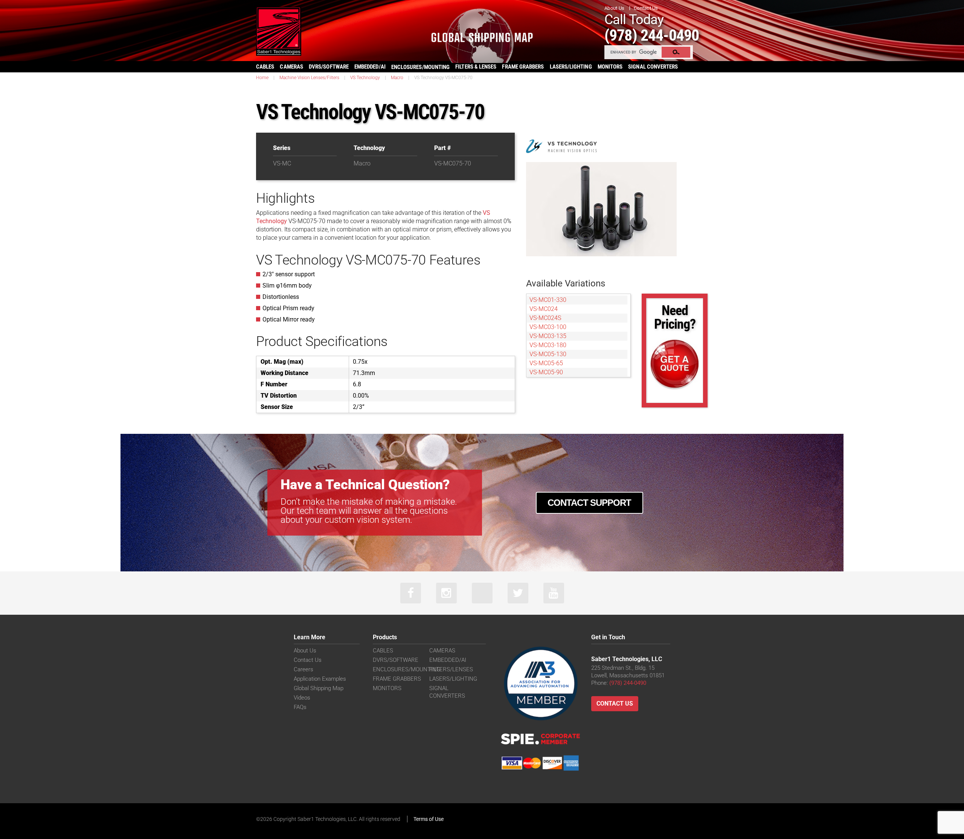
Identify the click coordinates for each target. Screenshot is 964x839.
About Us (614, 8)
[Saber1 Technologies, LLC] (278, 30)
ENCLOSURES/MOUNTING (406, 669)
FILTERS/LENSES (451, 669)
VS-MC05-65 (546, 363)
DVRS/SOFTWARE (329, 66)
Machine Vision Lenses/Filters (309, 77)
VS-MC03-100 (547, 327)
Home (262, 77)
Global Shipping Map (318, 688)
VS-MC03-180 (547, 345)
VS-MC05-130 (547, 354)
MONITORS (610, 66)
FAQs (300, 707)
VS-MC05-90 (546, 372)
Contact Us (646, 8)
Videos (302, 697)
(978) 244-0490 (651, 35)
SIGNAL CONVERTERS (653, 66)
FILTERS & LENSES (475, 66)
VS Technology (365, 77)
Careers (303, 669)
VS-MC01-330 (547, 299)
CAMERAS (291, 66)
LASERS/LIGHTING (571, 66)
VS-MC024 (543, 308)
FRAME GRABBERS (523, 66)
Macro (397, 77)
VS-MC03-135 (547, 336)
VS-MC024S (545, 318)
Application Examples (320, 678)
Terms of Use (428, 819)
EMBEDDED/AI (370, 66)
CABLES (265, 66)
